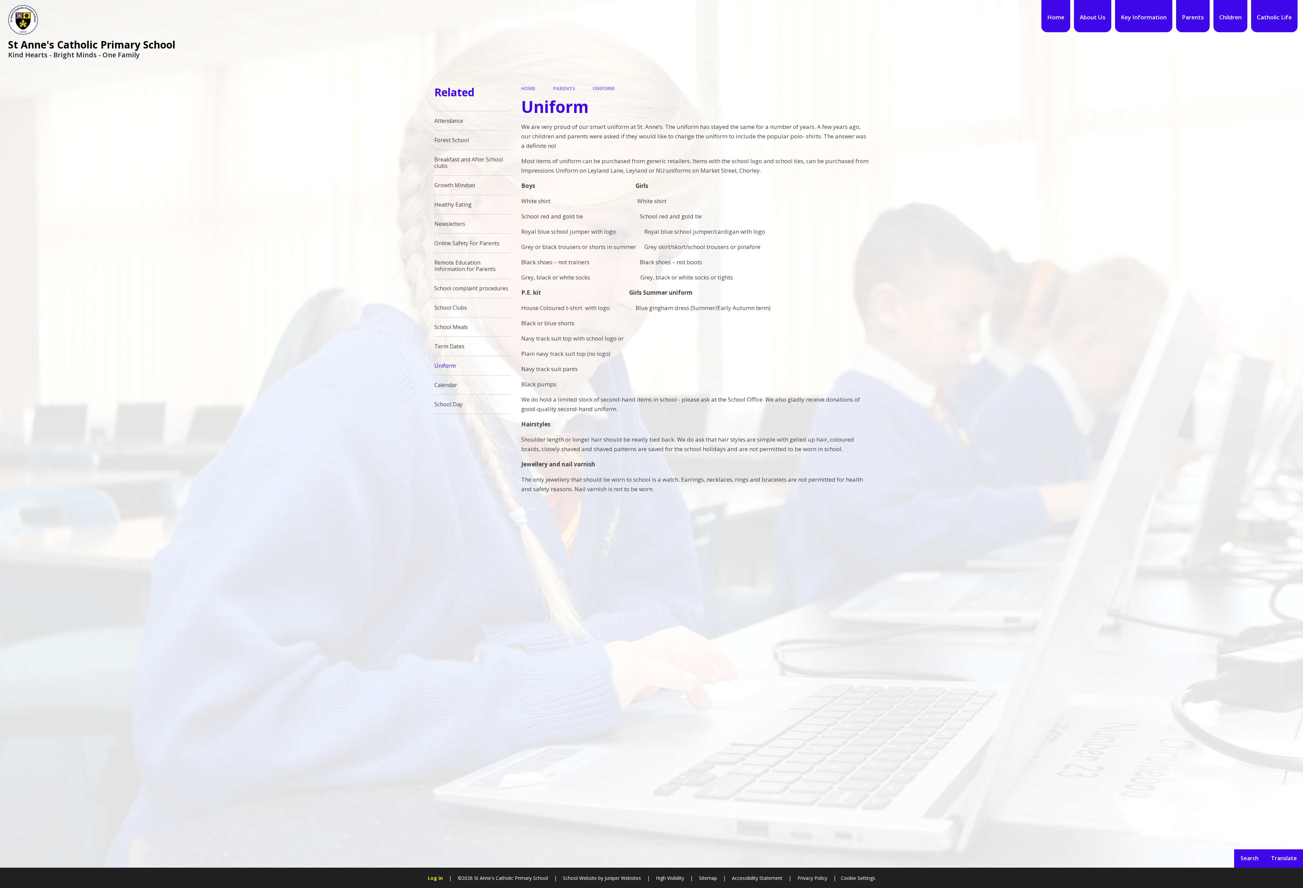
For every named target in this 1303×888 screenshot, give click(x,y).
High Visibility (670, 878)
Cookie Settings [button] (858, 878)
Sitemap (708, 878)
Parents (564, 88)
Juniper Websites (622, 878)
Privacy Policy (812, 878)
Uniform (603, 88)
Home (528, 88)
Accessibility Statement (757, 878)
